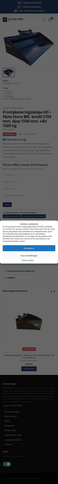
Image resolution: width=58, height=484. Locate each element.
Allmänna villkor (28, 260)
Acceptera (29, 248)
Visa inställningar (29, 255)
